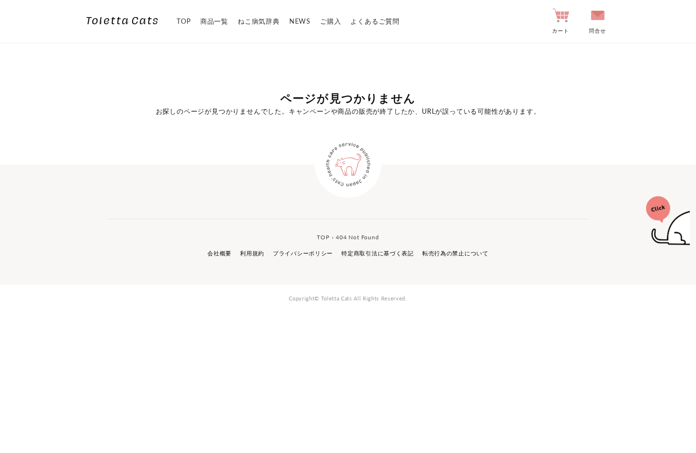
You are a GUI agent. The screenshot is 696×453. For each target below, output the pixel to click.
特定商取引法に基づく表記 (377, 253)
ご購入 (330, 21)
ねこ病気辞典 (259, 21)
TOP (183, 21)
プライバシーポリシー (303, 253)
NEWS (300, 21)
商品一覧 (214, 21)
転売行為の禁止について (455, 253)
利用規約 (252, 253)
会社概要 (219, 253)
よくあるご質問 (375, 21)
